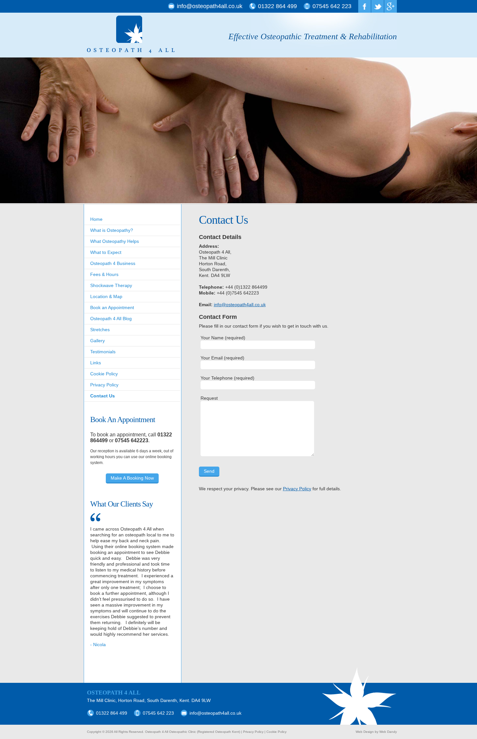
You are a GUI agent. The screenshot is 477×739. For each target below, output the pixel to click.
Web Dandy (388, 731)
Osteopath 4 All (114, 692)
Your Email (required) (222, 357)
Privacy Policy (297, 488)
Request (209, 398)
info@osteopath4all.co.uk (209, 6)
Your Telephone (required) (227, 378)
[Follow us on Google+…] (390, 6)
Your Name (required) (223, 337)
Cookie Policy (276, 731)
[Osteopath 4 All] (131, 35)
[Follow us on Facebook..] (364, 6)
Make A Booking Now (132, 478)
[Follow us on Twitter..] (377, 6)
